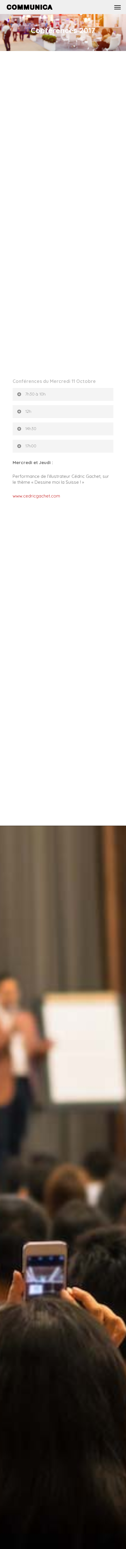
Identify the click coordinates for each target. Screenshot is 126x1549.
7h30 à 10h (35, 394)
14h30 (30, 428)
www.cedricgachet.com (36, 496)
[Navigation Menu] (117, 7)
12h (28, 411)
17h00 (30, 446)
